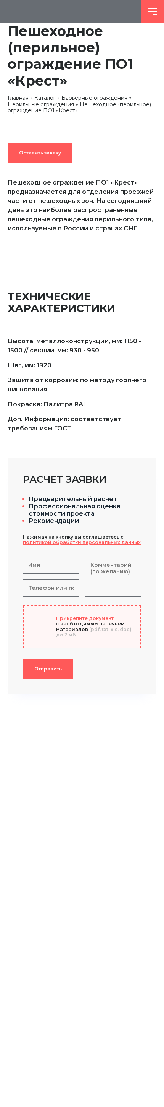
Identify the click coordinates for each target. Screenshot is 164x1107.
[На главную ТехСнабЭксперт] (70, 11)
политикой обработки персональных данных (82, 542)
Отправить (48, 669)
